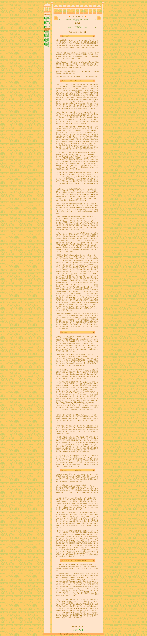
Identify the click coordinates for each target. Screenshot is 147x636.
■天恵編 (46, 34)
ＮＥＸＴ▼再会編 (77, 630)
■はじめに (47, 17)
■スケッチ (47, 22)
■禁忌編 (46, 40)
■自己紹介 (47, 18)
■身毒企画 (47, 24)
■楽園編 (46, 33)
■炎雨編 (46, 37)
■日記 (45, 20)
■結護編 (46, 35)
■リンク (46, 27)
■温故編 (46, 43)
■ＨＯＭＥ (47, 16)
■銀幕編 (46, 39)
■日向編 (46, 46)
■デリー (46, 25)
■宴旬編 (46, 44)
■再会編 (46, 31)
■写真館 (46, 21)
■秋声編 (46, 38)
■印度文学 (47, 26)
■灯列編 (46, 42)
